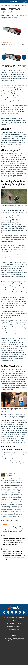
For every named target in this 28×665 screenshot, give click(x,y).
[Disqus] (14, 584)
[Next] (24, 57)
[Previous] (4, 57)
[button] (14, 59)
